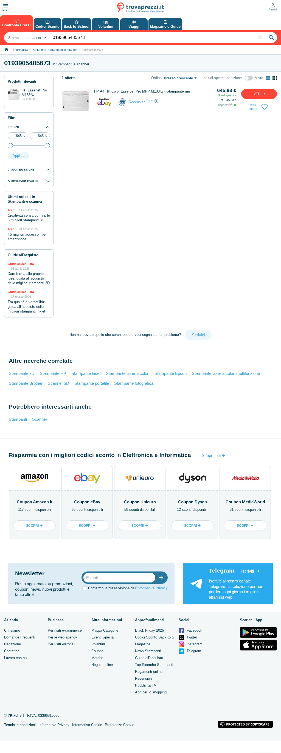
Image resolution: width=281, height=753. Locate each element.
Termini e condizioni (20, 725)
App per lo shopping (151, 692)
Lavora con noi (15, 658)
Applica (18, 156)
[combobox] (26, 37)
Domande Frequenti (19, 637)
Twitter (191, 637)
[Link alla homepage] (6, 50)
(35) (150, 102)
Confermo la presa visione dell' (128, 588)
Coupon (97, 651)
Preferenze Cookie (119, 725)
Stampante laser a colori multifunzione (226, 373)
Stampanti (18, 419)
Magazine (142, 644)
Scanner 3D (58, 383)
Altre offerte (253, 106)
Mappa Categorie (104, 630)
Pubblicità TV (145, 685)
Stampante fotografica (133, 383)
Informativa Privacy (152, 588)
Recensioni (144, 678)
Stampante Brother (26, 383)
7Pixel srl (16, 715)
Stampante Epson (170, 373)
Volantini (98, 644)
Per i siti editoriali (61, 644)
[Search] (271, 37)
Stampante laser (86, 373)
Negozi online (102, 665)
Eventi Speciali (103, 637)
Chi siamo (12, 630)
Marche (97, 658)
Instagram (194, 644)
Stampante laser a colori (127, 373)
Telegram (193, 651)
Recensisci (137, 102)
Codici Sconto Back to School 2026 (163, 637)
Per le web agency (62, 637)
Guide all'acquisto (149, 658)
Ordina (156, 78)
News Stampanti (148, 651)
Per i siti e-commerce (65, 630)
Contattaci (12, 651)
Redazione (12, 644)
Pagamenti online (148, 672)
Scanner (39, 419)
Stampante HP (53, 373)
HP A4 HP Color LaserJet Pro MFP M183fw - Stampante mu (142, 91)
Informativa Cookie (87, 725)
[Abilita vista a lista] (268, 78)
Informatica (20, 49)
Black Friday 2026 (149, 630)
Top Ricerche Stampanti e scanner (162, 665)
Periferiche (39, 49)
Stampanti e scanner (64, 49)
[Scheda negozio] (105, 102)
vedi (258, 94)
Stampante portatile (91, 383)
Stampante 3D (22, 373)
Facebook (194, 630)
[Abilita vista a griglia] (274, 78)
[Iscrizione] (162, 577)
